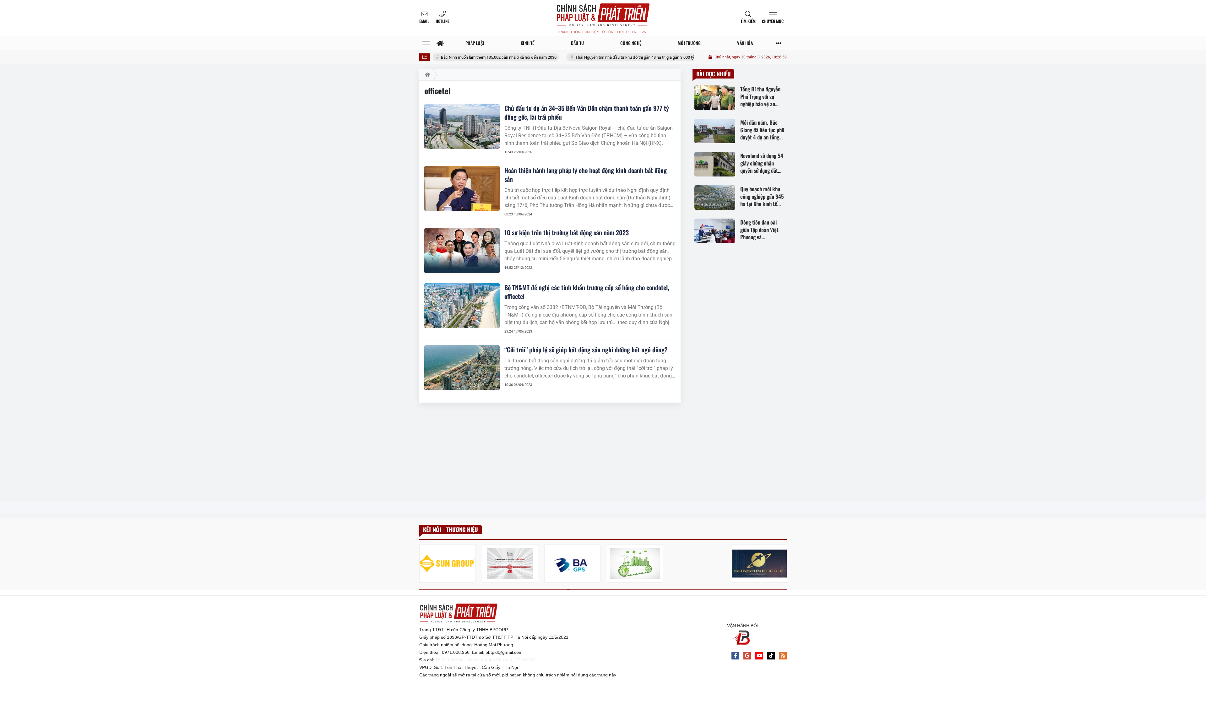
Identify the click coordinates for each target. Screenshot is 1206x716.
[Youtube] (759, 655)
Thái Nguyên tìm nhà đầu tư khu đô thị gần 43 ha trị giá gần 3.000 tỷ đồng (625, 57)
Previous (424, 564)
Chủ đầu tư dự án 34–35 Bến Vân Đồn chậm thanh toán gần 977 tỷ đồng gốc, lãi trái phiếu (586, 112)
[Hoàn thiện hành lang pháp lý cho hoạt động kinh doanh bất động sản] (462, 188)
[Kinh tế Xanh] (635, 564)
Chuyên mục (773, 21)
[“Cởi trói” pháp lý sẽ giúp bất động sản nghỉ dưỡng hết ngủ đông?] (462, 367)
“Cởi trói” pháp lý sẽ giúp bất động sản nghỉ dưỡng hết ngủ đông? (586, 349)
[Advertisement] (550, 452)
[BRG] (510, 564)
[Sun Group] (447, 564)
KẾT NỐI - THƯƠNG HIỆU (450, 529)
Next (782, 564)
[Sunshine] (760, 564)
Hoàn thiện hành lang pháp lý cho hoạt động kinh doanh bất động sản (585, 174)
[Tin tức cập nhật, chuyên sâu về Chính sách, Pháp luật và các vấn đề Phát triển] (603, 18)
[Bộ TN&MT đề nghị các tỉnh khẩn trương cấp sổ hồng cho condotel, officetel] (462, 305)
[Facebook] (735, 655)
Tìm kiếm (748, 21)
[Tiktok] (771, 655)
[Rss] (783, 655)
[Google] (747, 655)
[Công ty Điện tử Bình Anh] (572, 564)
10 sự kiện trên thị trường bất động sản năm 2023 (566, 232)
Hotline (442, 21)
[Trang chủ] (440, 43)
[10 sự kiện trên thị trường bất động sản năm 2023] (462, 250)
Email (424, 21)
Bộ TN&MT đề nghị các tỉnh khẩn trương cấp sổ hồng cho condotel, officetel (586, 292)
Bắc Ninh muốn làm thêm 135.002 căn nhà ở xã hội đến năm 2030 (484, 57)
